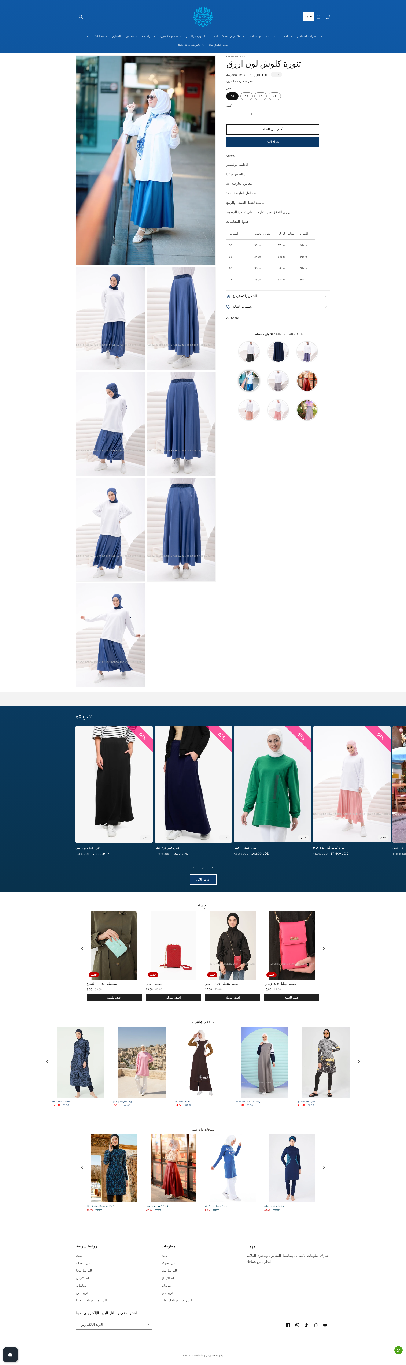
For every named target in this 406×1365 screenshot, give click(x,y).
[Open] (10, 1354)
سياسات (81, 1285)
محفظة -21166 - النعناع (102, 984)
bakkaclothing (198, 1355)
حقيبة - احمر (154, 984)
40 (260, 96)
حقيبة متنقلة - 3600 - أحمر (222, 984)
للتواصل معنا (84, 1270)
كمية (229, 106)
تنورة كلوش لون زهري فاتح (328, 847)
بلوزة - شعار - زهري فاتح (123, 1101)
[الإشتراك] (147, 1325)
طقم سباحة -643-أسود (306, 1101)
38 (246, 96)
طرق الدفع (82, 1293)
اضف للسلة (114, 997)
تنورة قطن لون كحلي (167, 848)
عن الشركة (83, 1263)
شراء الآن (272, 142)
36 (232, 96)
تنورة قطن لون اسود (87, 848)
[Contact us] (398, 1350)
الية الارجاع (83, 1278)
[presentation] (82, 948)
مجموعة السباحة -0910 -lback (101, 1205)
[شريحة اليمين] (212, 867)
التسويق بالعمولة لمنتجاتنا (91, 1300)
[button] (80, 16)
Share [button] (235, 318)
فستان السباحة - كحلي (274, 1205)
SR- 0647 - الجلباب (182, 1101)
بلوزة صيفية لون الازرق (216, 1205)
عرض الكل (203, 879)
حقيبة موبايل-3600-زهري (280, 984)
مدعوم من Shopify (214, 1355)
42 (274, 96)
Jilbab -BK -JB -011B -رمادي (248, 1101)
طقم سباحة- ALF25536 (61, 1101)
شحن (250, 81)
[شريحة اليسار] (193, 867)
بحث (79, 1256)
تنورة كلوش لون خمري (157, 1205)
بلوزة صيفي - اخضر (245, 847)
